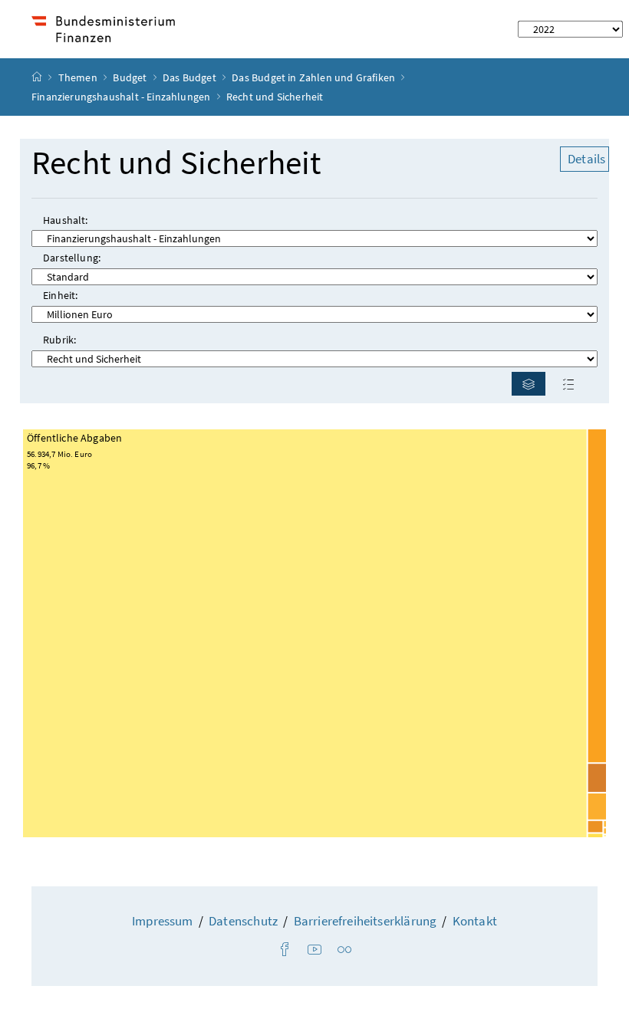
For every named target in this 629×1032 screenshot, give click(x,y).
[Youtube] (314, 950)
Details (586, 158)
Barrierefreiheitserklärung (365, 920)
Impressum (162, 920)
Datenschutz (243, 920)
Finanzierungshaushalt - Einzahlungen (120, 97)
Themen (79, 77)
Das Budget (191, 77)
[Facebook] (284, 950)
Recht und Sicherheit (176, 162)
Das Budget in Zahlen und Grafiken (313, 77)
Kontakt (475, 920)
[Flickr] (344, 950)
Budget (131, 77)
